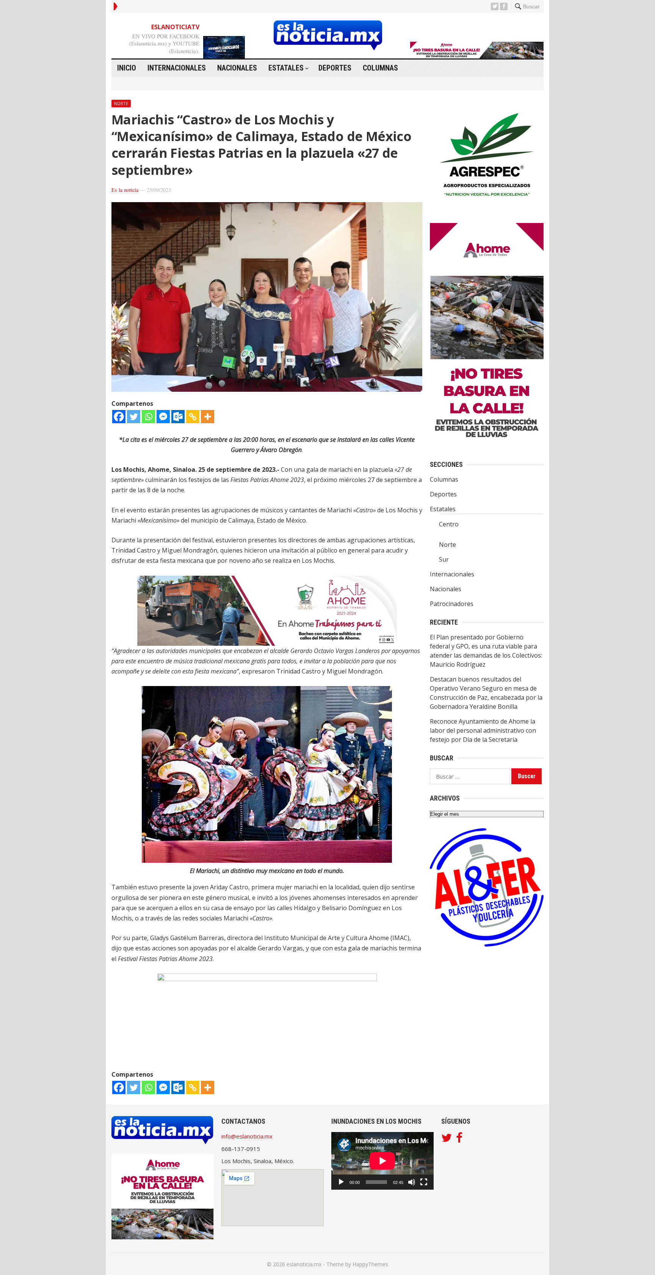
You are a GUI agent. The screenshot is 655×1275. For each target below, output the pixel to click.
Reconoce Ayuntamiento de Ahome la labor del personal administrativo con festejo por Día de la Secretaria (483, 730)
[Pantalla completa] (424, 1182)
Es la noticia (124, 189)
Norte (121, 103)
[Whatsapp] (148, 416)
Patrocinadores (451, 604)
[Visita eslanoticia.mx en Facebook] (459, 1139)
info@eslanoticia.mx (247, 1136)
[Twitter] (133, 416)
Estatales (286, 67)
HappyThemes (370, 1264)
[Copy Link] (192, 416)
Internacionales (176, 67)
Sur (444, 559)
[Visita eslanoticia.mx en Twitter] (446, 1139)
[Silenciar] (411, 1182)
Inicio (126, 67)
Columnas (380, 67)
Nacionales (237, 67)
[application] (382, 1161)
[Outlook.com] (178, 416)
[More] (207, 416)
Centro (449, 524)
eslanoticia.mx (304, 1264)
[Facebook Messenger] (163, 416)
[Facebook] (118, 416)
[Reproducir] (341, 1182)
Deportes (334, 67)
